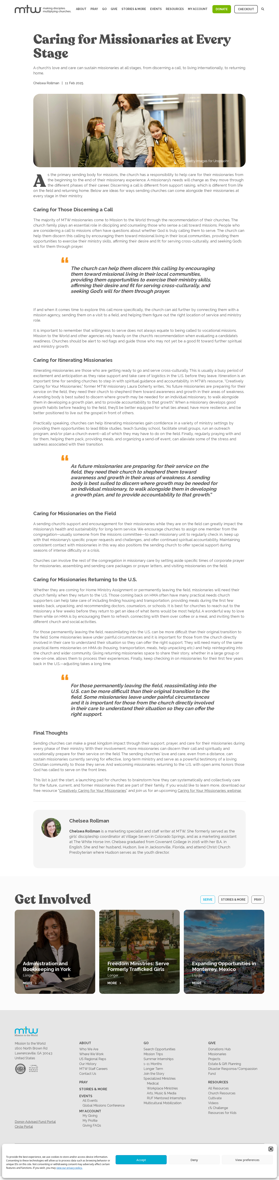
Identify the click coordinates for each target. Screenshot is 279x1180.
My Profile (90, 1120)
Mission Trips (153, 1054)
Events (156, 9)
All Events (90, 1101)
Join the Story (154, 1074)
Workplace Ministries (162, 1088)
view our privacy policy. (69, 1168)
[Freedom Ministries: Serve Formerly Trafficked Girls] (139, 952)
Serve (207, 899)
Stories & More (134, 9)
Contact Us (87, 1074)
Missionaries (217, 1054)
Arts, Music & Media (161, 1093)
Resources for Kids (222, 1113)
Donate (222, 9)
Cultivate (215, 1098)
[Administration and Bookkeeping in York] (55, 952)
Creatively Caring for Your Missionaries (92, 790)
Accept (141, 1160)
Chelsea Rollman (89, 821)
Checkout (246, 9)
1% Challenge (218, 1108)
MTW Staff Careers (93, 1069)
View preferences (247, 1160)
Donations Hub (219, 1049)
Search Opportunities (159, 1049)
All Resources (218, 1088)
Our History (87, 1064)
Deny (194, 1160)
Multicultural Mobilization (162, 1103)
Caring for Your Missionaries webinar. (209, 790)
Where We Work (91, 1054)
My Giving (90, 1116)
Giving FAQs (92, 1125)
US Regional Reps (92, 1059)
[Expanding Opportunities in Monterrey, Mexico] (224, 952)
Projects (214, 1059)
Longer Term (153, 1069)
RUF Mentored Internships (166, 1098)
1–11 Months (153, 1064)
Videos (213, 1103)
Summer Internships (159, 1059)
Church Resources (221, 1093)
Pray (94, 9)
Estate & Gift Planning (224, 1064)
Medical (153, 1083)
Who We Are (88, 1049)
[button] (271, 1149)
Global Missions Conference (104, 1105)
